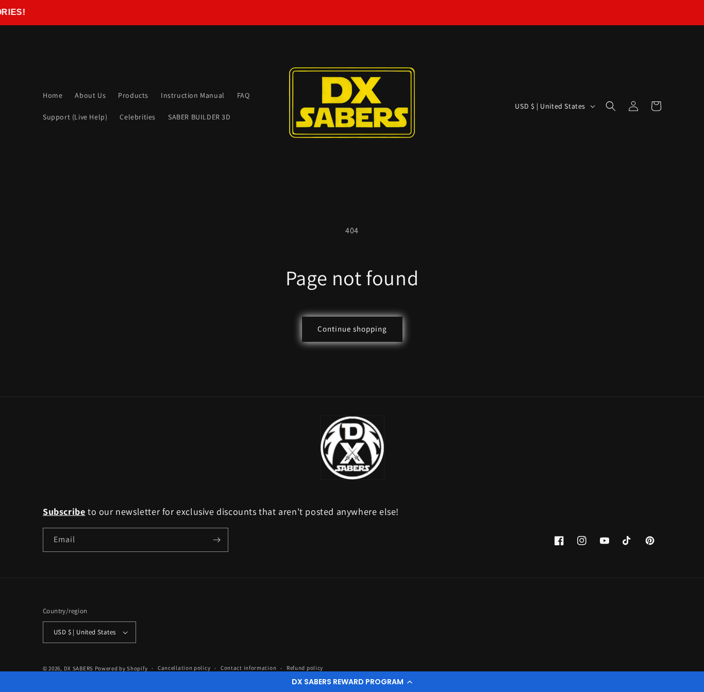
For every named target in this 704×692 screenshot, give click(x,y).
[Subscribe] (216, 540)
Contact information (248, 667)
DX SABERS (78, 668)
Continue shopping (352, 329)
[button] (352, 681)
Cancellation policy (184, 667)
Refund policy (305, 667)
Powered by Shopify (121, 668)
